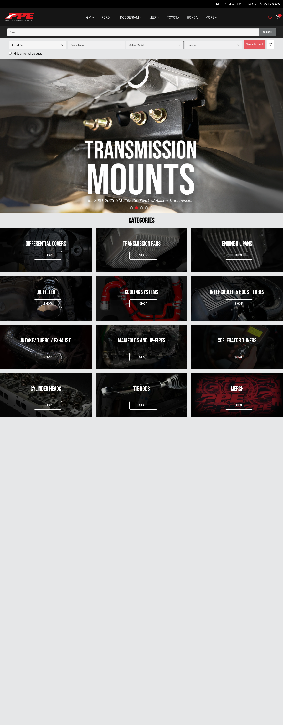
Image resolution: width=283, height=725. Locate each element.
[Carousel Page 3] (141, 207)
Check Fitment (254, 44)
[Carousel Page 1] (131, 207)
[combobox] (141, 32)
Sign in (240, 4)
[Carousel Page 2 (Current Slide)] (136, 207)
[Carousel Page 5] (151, 207)
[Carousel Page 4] (146, 207)
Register (252, 4)
